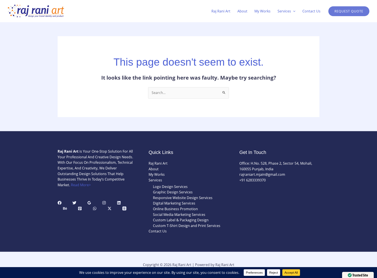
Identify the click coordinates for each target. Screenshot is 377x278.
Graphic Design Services (173, 192)
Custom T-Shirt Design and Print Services (186, 225)
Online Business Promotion (175, 208)
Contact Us (311, 11)
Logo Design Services (170, 186)
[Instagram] (104, 203)
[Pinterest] (80, 208)
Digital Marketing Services (174, 203)
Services (284, 11)
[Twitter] (74, 203)
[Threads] (124, 208)
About (242, 11)
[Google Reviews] (89, 203)
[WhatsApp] (95, 208)
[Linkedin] (119, 203)
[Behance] (65, 208)
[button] (293, 11)
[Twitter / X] (109, 208)
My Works (262, 11)
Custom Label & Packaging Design (181, 220)
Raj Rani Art (220, 11)
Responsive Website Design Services (182, 197)
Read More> (81, 184)
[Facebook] (60, 203)
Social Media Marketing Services (179, 214)
